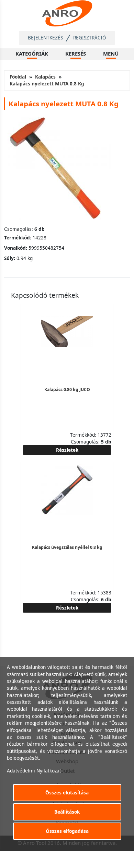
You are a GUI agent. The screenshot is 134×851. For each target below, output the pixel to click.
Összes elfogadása (67, 831)
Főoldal (18, 76)
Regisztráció (89, 37)
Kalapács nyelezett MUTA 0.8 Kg (47, 83)
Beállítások (67, 811)
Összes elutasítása (67, 792)
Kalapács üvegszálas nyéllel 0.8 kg (67, 547)
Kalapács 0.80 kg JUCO (67, 389)
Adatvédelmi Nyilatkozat (34, 770)
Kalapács (45, 76)
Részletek (67, 450)
